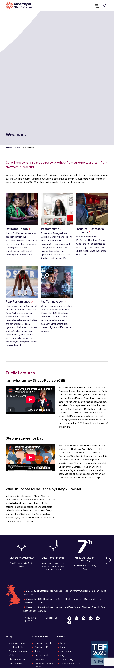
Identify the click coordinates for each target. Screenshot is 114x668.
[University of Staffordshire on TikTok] (70, 621)
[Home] (20, 5)
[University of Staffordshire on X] (77, 617)
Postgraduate (16, 647)
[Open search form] (105, 5)
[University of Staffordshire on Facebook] (70, 617)
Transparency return (70, 663)
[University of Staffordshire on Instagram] (85, 617)
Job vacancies (67, 651)
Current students (43, 642)
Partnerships (15, 662)
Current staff (41, 647)
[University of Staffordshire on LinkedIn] (98, 617)
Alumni (38, 651)
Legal (63, 655)
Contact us (51, 617)
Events (18, 147)
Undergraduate (17, 642)
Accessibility (66, 659)
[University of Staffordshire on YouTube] (92, 617)
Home (9, 147)
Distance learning (18, 658)
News (63, 642)
